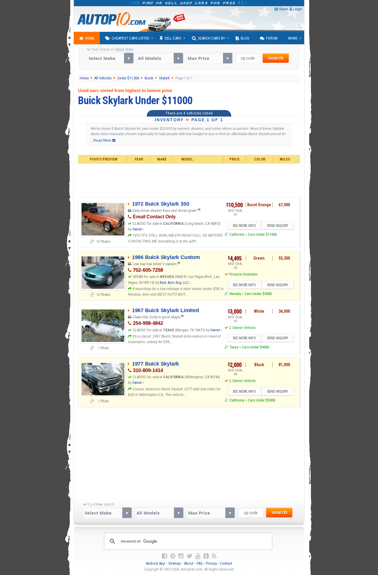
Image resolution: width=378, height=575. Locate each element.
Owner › (138, 229)
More (292, 38)
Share (283, 9)
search (276, 58)
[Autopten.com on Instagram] (181, 556)
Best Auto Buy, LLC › (175, 282)
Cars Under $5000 (258, 293)
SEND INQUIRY (277, 226)
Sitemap (174, 563)
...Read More (101, 140)
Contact (226, 563)
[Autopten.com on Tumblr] (206, 556)
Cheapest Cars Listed (130, 38)
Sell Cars (172, 38)
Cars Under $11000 (262, 234)
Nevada (235, 293)
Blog (245, 38)
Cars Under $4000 (255, 347)
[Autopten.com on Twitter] (189, 556)
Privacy (211, 563)
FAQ (200, 563)
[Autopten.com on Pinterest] (172, 556)
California (236, 234)
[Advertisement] (189, 179)
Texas (233, 347)
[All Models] (159, 58)
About (188, 563)
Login (297, 9)
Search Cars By (211, 38)
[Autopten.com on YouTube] (198, 556)
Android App (155, 563)
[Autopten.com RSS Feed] (214, 556)
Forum (272, 38)
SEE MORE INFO (244, 226)
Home (89, 38)
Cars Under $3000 (261, 400)
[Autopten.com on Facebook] (164, 556)
